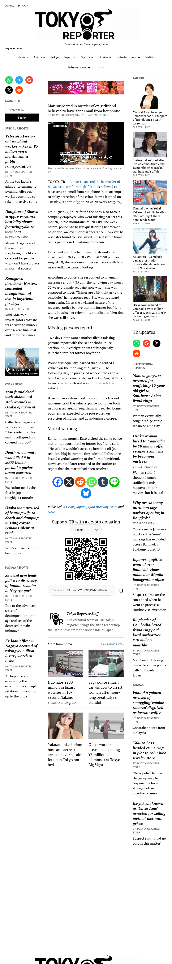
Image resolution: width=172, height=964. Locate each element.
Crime (38, 57)
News (21, 57)
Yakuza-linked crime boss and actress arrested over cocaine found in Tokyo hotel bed (65, 754)
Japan (68, 57)
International (77, 67)
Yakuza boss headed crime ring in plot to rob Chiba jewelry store (149, 750)
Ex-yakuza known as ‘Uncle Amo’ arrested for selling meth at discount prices (149, 813)
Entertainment (126, 57)
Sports (85, 57)
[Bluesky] (86, 493)
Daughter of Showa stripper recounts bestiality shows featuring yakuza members (21, 221)
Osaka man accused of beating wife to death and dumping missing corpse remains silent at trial (22, 520)
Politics (150, 57)
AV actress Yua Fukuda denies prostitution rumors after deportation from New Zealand (149, 262)
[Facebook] (57, 482)
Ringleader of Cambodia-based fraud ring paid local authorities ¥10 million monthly (147, 632)
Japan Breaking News (101, 506)
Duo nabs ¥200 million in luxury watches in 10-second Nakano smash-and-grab (62, 692)
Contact (10, 5)
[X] (69, 482)
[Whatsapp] (91, 482)
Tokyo (55, 57)
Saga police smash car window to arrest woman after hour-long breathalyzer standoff (105, 692)
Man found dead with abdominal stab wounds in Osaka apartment (20, 399)
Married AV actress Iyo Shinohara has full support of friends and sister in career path (150, 117)
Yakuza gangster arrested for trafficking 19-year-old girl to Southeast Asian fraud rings (149, 388)
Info (98, 67)
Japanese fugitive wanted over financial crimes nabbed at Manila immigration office (148, 569)
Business (105, 57)
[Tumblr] (103, 482)
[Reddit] (80, 482)
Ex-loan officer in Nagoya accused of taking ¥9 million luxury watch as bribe (21, 650)
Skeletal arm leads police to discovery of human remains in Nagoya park (21, 583)
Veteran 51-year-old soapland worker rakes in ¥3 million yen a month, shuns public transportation (21, 151)
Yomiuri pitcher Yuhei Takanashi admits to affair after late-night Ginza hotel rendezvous (149, 214)
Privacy (23, 5)
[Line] (114, 482)
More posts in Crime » (112, 643)
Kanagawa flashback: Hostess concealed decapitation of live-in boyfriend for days (21, 291)
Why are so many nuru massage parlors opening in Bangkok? (148, 510)
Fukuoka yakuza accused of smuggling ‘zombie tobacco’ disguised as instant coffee (148, 702)
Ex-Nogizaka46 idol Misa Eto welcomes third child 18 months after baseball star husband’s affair (149, 165)
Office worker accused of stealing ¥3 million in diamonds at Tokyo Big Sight (104, 754)
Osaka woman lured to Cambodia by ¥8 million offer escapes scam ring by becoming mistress (150, 310)
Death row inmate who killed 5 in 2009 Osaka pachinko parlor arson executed (20, 462)
